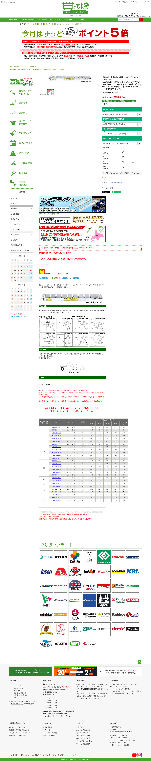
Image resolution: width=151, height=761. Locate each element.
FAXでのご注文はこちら (126, 740)
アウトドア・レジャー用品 (21, 153)
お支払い (13, 680)
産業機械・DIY (21, 133)
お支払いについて (82, 733)
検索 (141, 19)
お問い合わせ (15, 219)
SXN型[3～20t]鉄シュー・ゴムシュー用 (52, 69)
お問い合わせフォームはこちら (127, 684)
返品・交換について (83, 735)
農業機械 (17, 69)
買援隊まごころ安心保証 (17, 735)
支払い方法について (110, 129)
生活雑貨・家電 (21, 163)
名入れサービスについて (17, 727)
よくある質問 (15, 214)
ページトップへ (139, 662)
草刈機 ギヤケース (58, 24)
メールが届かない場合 (84, 741)
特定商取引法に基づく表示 (20, 250)
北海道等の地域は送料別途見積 (114, 119)
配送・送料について (83, 730)
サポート (80, 723)
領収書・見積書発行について (19, 730)
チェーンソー (70, 24)
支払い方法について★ (111, 138)
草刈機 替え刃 (45, 24)
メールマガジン (145, 2)
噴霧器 (78, 24)
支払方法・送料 (29, 19)
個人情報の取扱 (16, 245)
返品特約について (108, 177)
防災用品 (21, 173)
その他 (21, 183)
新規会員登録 (47, 727)
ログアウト (15, 203)
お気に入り (56, 19)
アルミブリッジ (26, 69)
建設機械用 (36, 69)
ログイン (118, 2)
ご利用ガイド (135, 2)
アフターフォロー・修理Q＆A (19, 733)
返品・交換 (81, 680)
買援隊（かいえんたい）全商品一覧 (25, 66)
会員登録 (125, 2)
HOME (12, 66)
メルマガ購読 (15, 229)
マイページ (69, 19)
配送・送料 (47, 680)
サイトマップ (71, 755)
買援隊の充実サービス (17, 723)
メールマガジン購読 (50, 733)
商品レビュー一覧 (49, 735)
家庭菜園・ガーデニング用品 (21, 123)
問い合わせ (43, 19)
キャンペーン (15, 235)
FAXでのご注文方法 (83, 738)
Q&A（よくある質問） (84, 744)
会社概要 (14, 19)
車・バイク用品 (21, 143)
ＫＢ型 (54, 278)
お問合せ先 (114, 680)
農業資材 (21, 113)
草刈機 (37, 24)
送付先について (109, 109)
